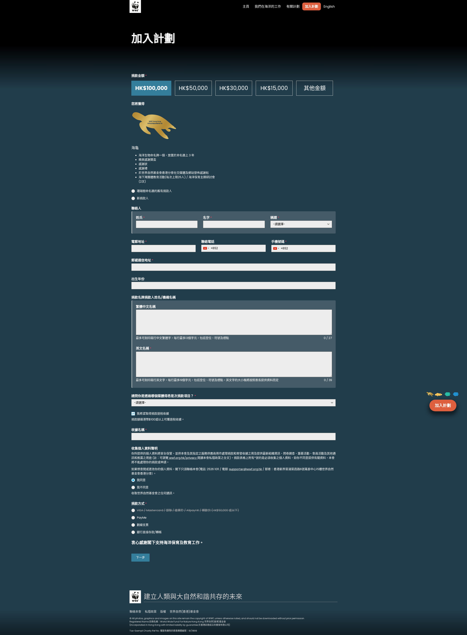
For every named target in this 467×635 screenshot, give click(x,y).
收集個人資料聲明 (144, 448)
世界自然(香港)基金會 (184, 611)
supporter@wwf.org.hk (245, 469)
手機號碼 (279, 241)
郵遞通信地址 (142, 260)
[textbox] (298, 224)
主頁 (246, 6)
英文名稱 (143, 348)
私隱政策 (151, 611)
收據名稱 (139, 430)
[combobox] (301, 224)
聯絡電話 (207, 241)
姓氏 (140, 217)
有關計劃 (293, 6)
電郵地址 (139, 241)
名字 (207, 217)
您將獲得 (137, 103)
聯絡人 (136, 208)
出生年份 (137, 279)
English (329, 6)
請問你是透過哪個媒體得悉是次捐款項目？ (163, 396)
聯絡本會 (135, 611)
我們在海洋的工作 (268, 6)
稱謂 (274, 217)
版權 (163, 611)
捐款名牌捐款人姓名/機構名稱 (153, 297)
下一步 (140, 557)
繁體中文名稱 (146, 306)
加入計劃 (311, 6)
